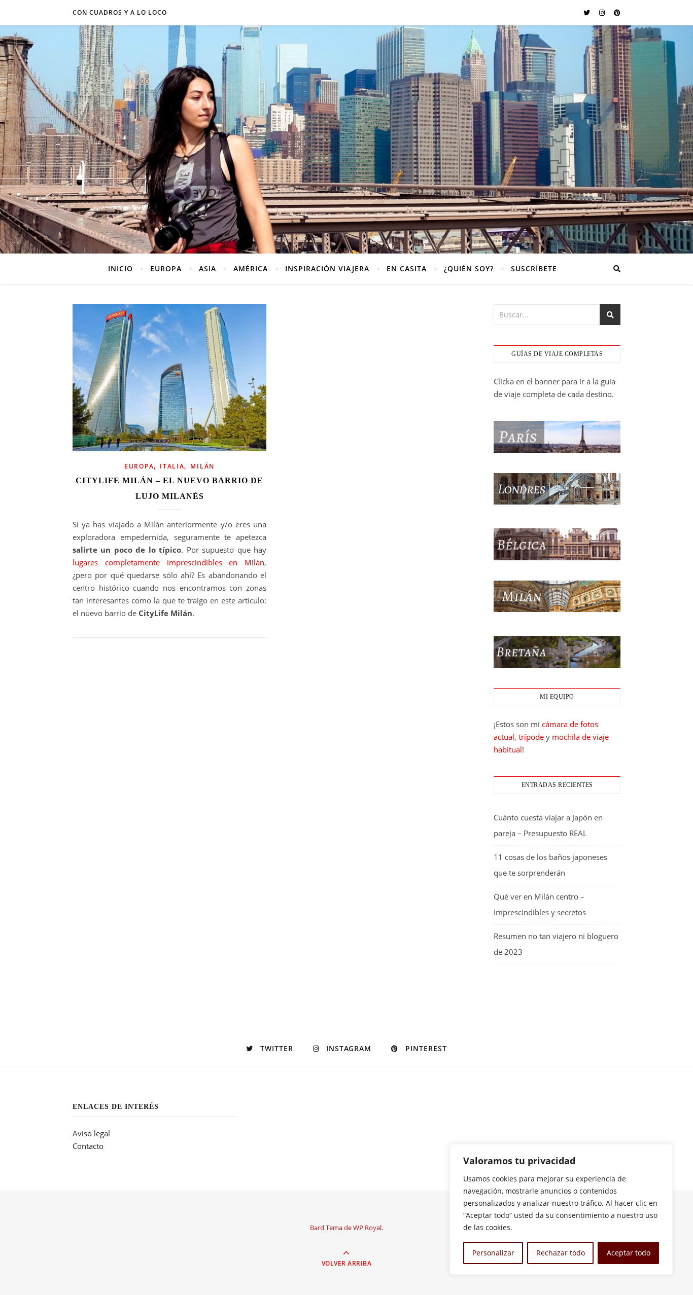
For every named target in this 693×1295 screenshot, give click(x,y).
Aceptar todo (628, 1252)
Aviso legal (91, 1133)
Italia (172, 466)
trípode (531, 737)
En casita (407, 268)
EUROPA (166, 268)
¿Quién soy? (469, 268)
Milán (202, 466)
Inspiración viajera (327, 268)
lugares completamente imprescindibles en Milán (168, 562)
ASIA (207, 268)
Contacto (88, 1146)
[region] (561, 1209)
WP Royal (367, 1227)
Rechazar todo (560, 1252)
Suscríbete (534, 268)
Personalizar (493, 1252)
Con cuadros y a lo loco (120, 12)
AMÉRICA (250, 268)
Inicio (120, 268)
